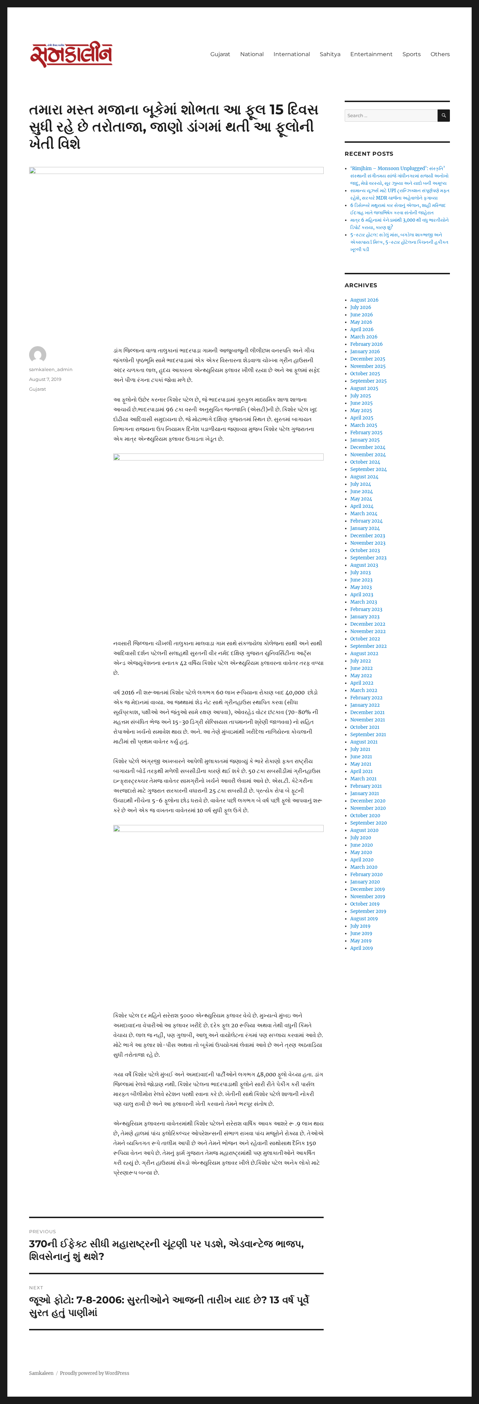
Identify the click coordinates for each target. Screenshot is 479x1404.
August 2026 (364, 300)
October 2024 (365, 462)
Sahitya (330, 54)
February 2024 (366, 521)
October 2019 (365, 904)
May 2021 (360, 764)
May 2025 (361, 411)
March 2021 (363, 779)
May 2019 (361, 941)
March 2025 (363, 425)
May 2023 (361, 587)
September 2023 (368, 558)
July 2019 (360, 926)
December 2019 (367, 889)
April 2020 (361, 860)
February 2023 (366, 609)
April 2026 (362, 329)
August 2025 (364, 388)
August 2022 (364, 654)
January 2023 (364, 617)
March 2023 (363, 602)
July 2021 (360, 749)
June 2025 (361, 403)
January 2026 (365, 352)
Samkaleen (41, 1373)
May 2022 (361, 676)
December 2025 (367, 359)
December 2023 (367, 536)
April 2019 (361, 948)
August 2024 (364, 477)
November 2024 (368, 455)
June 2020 (361, 845)
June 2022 (361, 668)
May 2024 (361, 499)
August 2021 (364, 742)
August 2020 (364, 830)
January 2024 (365, 528)
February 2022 (366, 698)
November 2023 (367, 543)
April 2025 (361, 418)
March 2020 (363, 867)
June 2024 (361, 492)
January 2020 (365, 882)
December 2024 (367, 447)
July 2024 (360, 484)
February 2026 (366, 344)
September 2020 (368, 823)
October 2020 (365, 816)
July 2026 (360, 307)
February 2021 (366, 786)
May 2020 (361, 852)
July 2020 (360, 838)
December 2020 (367, 801)
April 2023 (361, 595)
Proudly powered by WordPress (94, 1373)
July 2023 (360, 573)
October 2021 (364, 727)
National (252, 54)
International (292, 54)
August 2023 (364, 565)
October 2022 (365, 639)
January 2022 (365, 705)
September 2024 (368, 469)
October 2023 (365, 550)
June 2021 (361, 757)
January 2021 (364, 794)
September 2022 (368, 646)
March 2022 (363, 690)
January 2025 (365, 440)
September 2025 (368, 381)
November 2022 (368, 631)
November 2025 (368, 366)
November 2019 (367, 897)
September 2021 (368, 735)
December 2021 (367, 713)
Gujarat (220, 54)
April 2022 (361, 683)
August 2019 (364, 919)
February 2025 (366, 433)
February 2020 (366, 875)
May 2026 (361, 322)
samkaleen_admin (51, 369)
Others (440, 54)
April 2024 (361, 506)
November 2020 (368, 808)
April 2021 (361, 771)
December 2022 (367, 624)
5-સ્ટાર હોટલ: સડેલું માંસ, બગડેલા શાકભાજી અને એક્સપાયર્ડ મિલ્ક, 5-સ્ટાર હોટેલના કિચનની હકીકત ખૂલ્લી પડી (399, 242)
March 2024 (363, 514)
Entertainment (371, 54)
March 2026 (364, 337)
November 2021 (367, 720)
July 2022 (360, 661)
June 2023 (361, 580)
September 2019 (368, 911)
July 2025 (360, 396)
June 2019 (361, 933)
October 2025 (365, 374)
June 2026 (361, 315)
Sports (412, 54)
